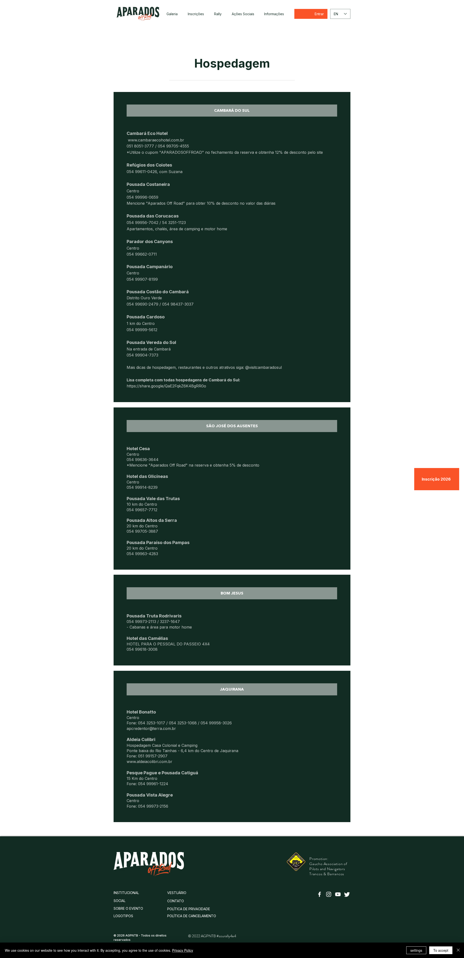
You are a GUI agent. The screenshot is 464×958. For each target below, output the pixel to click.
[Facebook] (319, 894)
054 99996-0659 (142, 197)
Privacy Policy (182, 950)
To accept (440, 950)
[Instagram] (328, 894)
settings (416, 950)
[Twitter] (347, 894)
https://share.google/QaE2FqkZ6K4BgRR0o (166, 386)
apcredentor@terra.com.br (151, 728)
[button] (218, 14)
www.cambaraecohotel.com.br (155, 140)
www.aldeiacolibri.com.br (149, 761)
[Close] (458, 950)
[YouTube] (337, 894)
